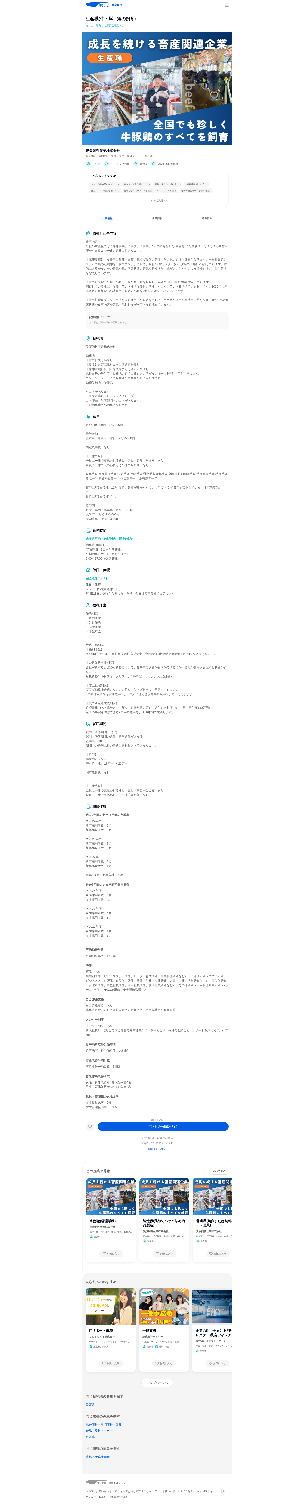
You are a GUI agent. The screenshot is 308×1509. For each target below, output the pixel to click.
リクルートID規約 (96, 1496)
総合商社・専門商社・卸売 (104, 1424)
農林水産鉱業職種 (98, 1457)
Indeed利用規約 (119, 1496)
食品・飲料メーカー (99, 1430)
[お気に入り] (90, 1126)
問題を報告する (157, 1148)
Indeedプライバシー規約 (211, 1491)
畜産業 (90, 1437)
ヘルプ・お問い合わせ (98, 1491)
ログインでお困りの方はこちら (133, 1491)
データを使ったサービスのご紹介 (174, 1491)
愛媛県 (90, 1404)
